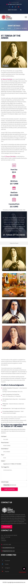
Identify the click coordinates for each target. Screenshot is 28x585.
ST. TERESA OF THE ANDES (14, 235)
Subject (3, 461)
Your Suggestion (5, 467)
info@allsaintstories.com (15, 4)
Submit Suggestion (9, 489)
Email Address (5, 448)
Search (20, 9)
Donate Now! (6, 526)
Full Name (4, 436)
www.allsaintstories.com (8, 547)
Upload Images (5, 481)
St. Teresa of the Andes (6, 79)
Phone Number (5, 442)
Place (3, 454)
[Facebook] (9, 6)
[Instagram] (15, 6)
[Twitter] (12, 6)
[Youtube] (18, 6)
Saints (9, 28)
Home (2, 28)
